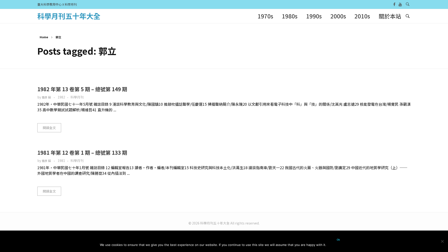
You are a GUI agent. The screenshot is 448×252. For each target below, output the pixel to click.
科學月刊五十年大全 (68, 16)
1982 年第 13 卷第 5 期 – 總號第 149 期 (82, 89)
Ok (338, 239)
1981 (61, 160)
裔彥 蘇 (47, 97)
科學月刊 (77, 97)
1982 (61, 97)
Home (44, 37)
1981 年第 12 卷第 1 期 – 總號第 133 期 (82, 152)
